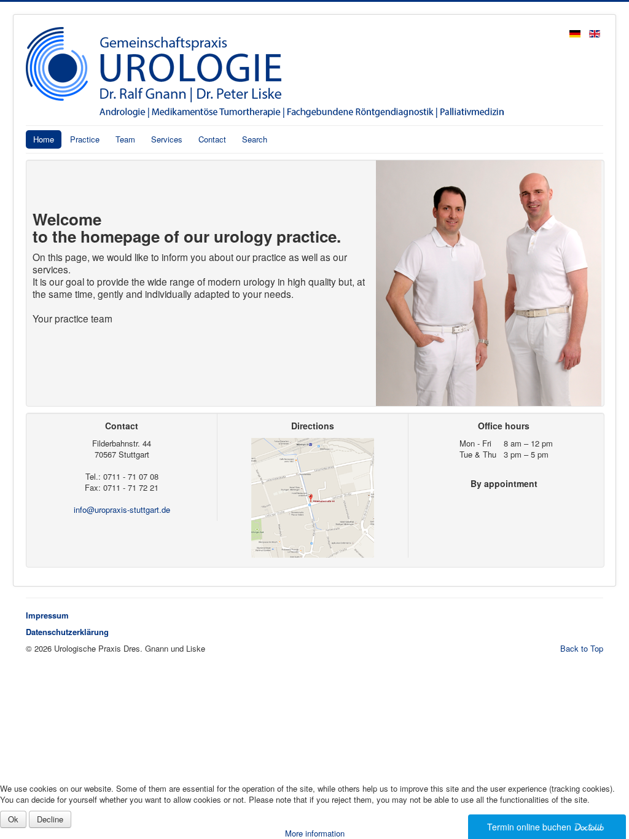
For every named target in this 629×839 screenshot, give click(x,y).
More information (315, 833)
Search (254, 139)
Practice (85, 139)
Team (125, 139)
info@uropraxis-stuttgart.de (122, 509)
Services (166, 139)
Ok (13, 819)
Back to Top (581, 648)
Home (43, 139)
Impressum (47, 615)
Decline (50, 819)
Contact (212, 139)
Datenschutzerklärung (67, 632)
